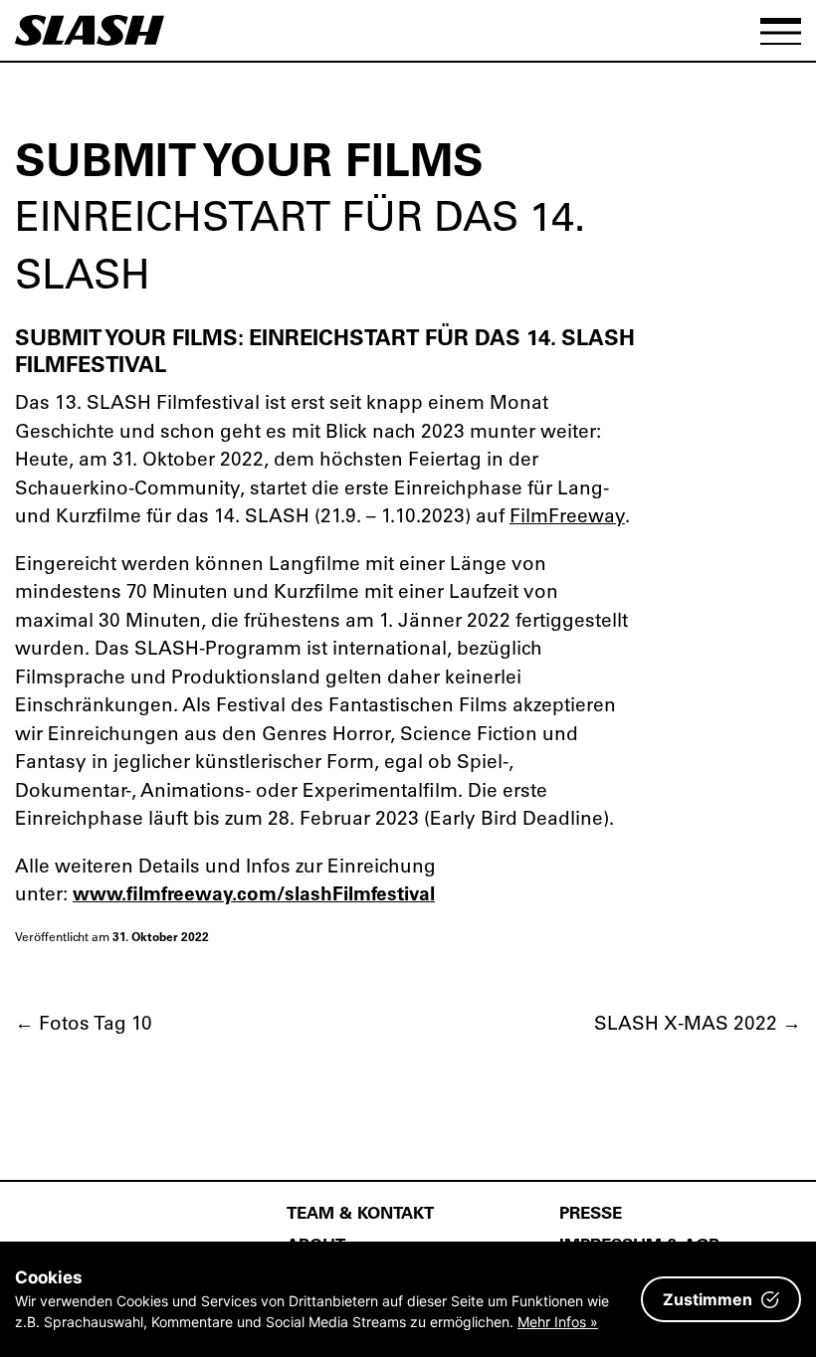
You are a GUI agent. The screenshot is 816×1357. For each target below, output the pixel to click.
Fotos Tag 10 (83, 1022)
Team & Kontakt (360, 1212)
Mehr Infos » (557, 1321)
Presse (590, 1212)
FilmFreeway (567, 514)
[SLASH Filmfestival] (89, 39)
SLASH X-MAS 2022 (697, 1022)
